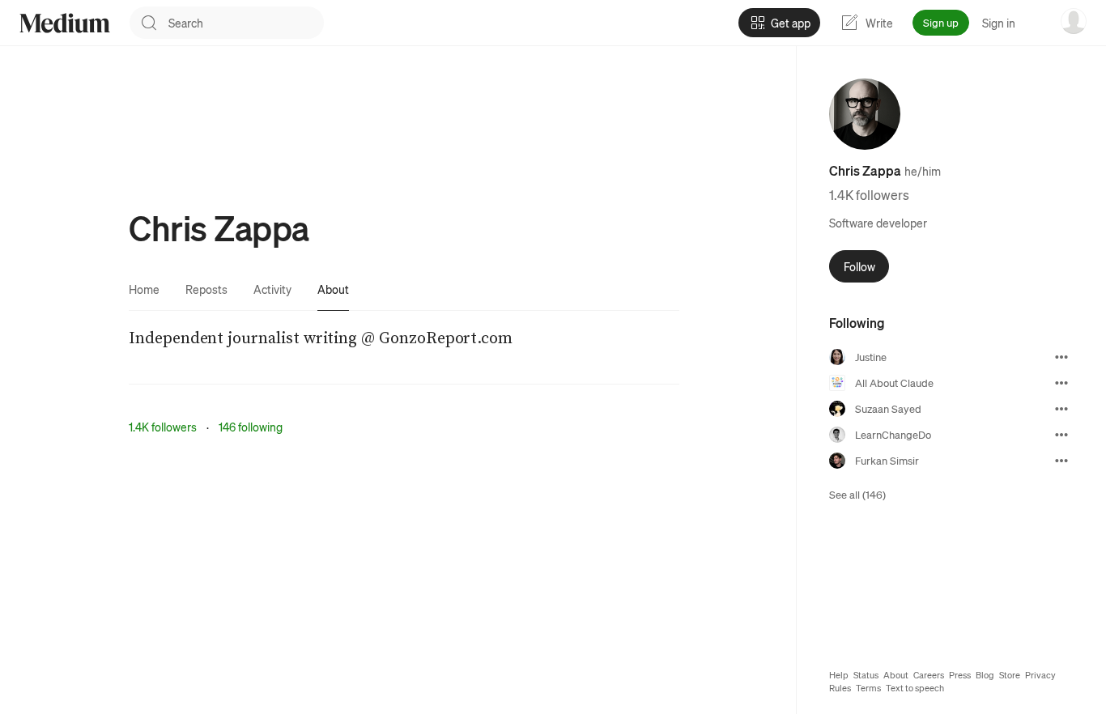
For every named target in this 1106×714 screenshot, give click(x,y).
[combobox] (246, 22)
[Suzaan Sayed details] (1061, 409)
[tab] (144, 289)
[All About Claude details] (1061, 383)
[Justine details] (1061, 357)
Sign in (998, 22)
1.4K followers (163, 426)
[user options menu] (1074, 21)
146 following (251, 426)
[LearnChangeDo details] (1061, 435)
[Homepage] (64, 23)
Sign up (941, 22)
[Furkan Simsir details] (1061, 461)
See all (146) (857, 494)
